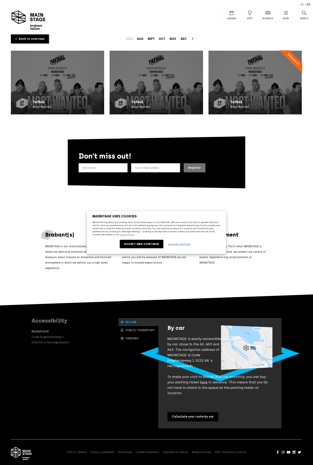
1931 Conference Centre (230, 452)
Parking (132, 338)
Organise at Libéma (175, 452)
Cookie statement (147, 452)
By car (131, 322)
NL (302, 4)
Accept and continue (141, 244)
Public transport (140, 330)
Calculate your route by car (193, 416)
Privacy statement (102, 452)
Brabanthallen (201, 452)
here (203, 382)
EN (308, 4)
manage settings (179, 244)
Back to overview (31, 39)
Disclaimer (125, 452)
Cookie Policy (127, 234)
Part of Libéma (77, 452)
